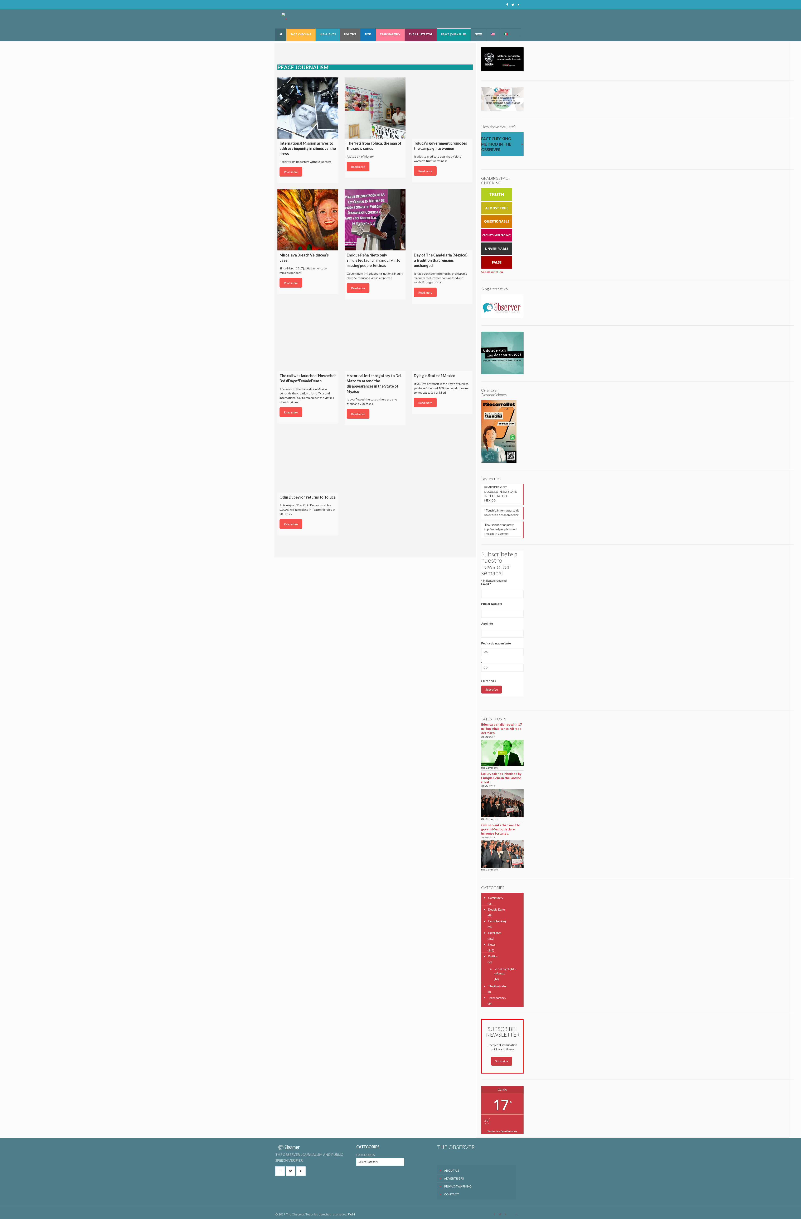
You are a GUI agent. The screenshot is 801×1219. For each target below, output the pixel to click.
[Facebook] (507, 4)
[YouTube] (518, 4)
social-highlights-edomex (505, 971)
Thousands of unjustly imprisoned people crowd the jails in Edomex (500, 529)
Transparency (497, 997)
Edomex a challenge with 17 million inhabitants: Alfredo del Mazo (501, 729)
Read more (291, 172)
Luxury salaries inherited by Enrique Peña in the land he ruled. (501, 778)
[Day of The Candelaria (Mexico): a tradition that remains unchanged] (442, 219)
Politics (493, 956)
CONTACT (451, 1194)
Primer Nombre (491, 603)
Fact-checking (497, 921)
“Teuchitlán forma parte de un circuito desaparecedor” (501, 513)
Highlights (494, 933)
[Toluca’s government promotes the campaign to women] (442, 107)
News (492, 944)
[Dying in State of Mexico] (442, 340)
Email (486, 584)
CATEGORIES (365, 1155)
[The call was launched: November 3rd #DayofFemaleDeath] (307, 340)
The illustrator (497, 986)
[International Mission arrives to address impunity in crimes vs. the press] (307, 107)
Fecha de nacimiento (496, 643)
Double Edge (496, 909)
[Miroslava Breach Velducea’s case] (307, 219)
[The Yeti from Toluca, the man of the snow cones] (375, 107)
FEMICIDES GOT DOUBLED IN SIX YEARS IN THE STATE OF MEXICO (500, 493)
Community (495, 897)
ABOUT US (451, 1170)
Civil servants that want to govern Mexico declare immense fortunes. (500, 829)
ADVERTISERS (454, 1178)
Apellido (487, 623)
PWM (351, 1214)
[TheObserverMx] (284, 18)
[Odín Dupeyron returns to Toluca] (307, 462)
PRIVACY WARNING (458, 1186)
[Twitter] (513, 4)
